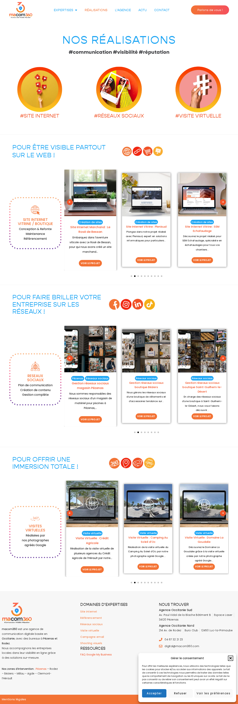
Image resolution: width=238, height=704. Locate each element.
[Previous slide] (70, 202)
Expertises (63, 10)
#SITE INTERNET (39, 116)
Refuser (180, 693)
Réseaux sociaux (97, 378)
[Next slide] (223, 202)
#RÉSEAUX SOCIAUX (119, 116)
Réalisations (96, 10)
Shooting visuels (91, 643)
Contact (162, 10)
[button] (230, 658)
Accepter (154, 693)
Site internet (88, 611)
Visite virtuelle (90, 533)
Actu (142, 10)
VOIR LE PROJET (90, 263)
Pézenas (77, 378)
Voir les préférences (213, 693)
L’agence (123, 10)
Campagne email (92, 637)
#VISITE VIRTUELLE (198, 116)
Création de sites (90, 222)
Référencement (91, 618)
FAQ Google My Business (96, 654)
